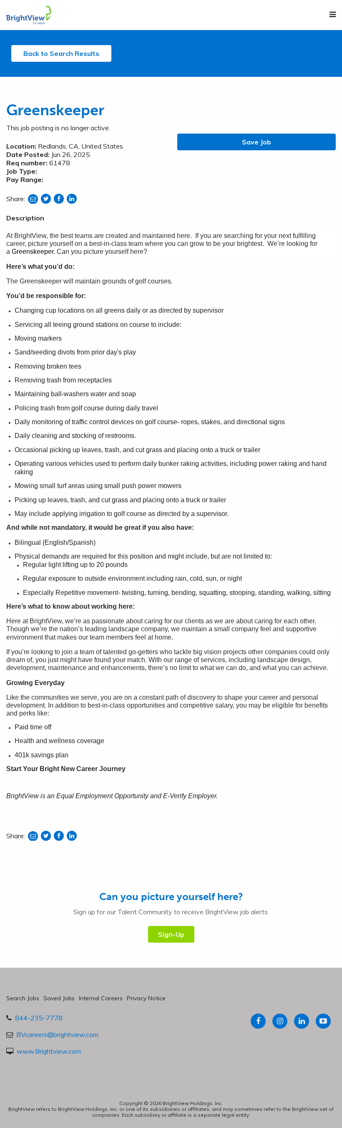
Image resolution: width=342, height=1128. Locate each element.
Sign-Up (171, 934)
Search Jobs (22, 998)
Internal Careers (101, 998)
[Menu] (332, 14)
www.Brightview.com (49, 1051)
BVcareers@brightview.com (57, 1034)
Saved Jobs (59, 998)
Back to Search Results (61, 53)
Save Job (256, 142)
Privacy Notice (146, 998)
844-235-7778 (39, 1018)
